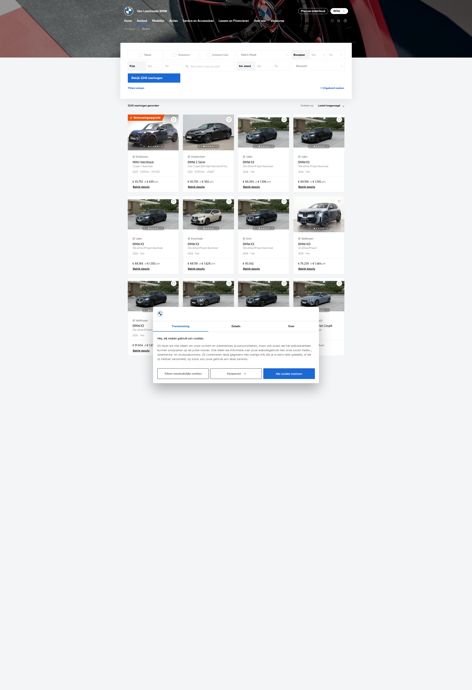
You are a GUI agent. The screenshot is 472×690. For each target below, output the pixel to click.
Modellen (158, 21)
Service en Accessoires (198, 21)
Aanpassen (234, 373)
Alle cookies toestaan (289, 373)
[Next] (162, 146)
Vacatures (277, 21)
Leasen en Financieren (234, 21)
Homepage (130, 28)
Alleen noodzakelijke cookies (183, 373)
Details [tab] (236, 326)
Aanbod (142, 21)
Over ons (260, 21)
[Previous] (144, 146)
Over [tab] (291, 326)
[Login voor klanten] (345, 20)
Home (128, 21)
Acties (173, 21)
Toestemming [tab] (180, 326)
